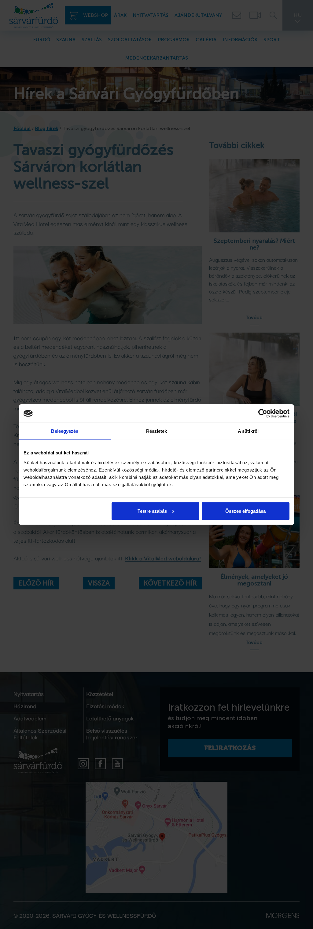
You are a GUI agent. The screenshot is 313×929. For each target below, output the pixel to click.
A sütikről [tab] (248, 431)
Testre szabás (152, 510)
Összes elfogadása (245, 510)
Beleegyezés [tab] (64, 431)
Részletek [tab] (156, 431)
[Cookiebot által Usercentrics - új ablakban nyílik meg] (262, 413)
